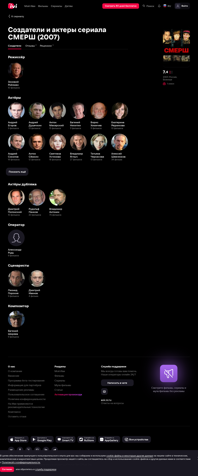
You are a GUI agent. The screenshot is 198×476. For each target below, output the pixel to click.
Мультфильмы (63, 385)
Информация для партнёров (24, 385)
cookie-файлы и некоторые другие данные (129, 455)
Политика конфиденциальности (27, 399)
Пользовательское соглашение (26, 394)
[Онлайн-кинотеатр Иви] (13, 6)
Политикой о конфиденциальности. (21, 462)
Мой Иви (60, 371)
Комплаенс (14, 411)
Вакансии (13, 375)
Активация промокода (68, 394)
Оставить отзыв (17, 416)
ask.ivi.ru (106, 400)
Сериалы (60, 380)
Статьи (59, 389)
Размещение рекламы (21, 389)
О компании (15, 371)
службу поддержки (45, 469)
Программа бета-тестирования (26, 380)
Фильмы (59, 375)
